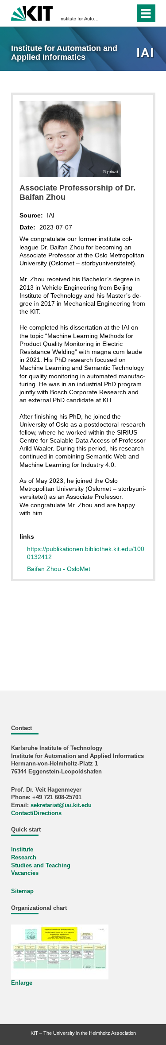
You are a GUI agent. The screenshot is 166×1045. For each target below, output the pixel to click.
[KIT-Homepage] (32, 12)
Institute (22, 850)
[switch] (112, 13)
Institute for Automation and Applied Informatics (80, 18)
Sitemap (22, 891)
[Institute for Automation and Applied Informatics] (145, 53)
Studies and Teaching (40, 865)
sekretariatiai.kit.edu (61, 805)
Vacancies (25, 873)
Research (23, 858)
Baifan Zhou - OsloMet (58, 568)
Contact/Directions (36, 813)
